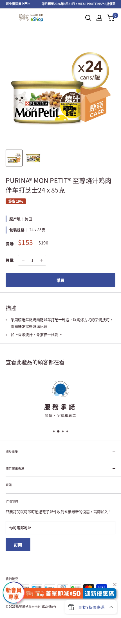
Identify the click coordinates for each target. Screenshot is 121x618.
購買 (60, 280)
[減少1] (23, 260)
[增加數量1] (41, 260)
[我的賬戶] (99, 18)
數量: (10, 260)
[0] (110, 18)
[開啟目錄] (8, 18)
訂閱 (18, 544)
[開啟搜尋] (88, 18)
